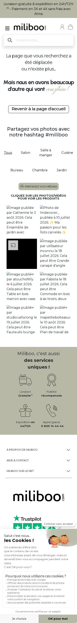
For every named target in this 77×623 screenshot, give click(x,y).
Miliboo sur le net (20, 471)
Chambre (40, 170)
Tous (8, 153)
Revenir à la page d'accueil (39, 108)
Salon (25, 153)
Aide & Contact (18, 460)
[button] (22, 220)
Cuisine (67, 153)
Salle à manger (45, 152)
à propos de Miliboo (22, 449)
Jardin (62, 170)
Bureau (16, 170)
